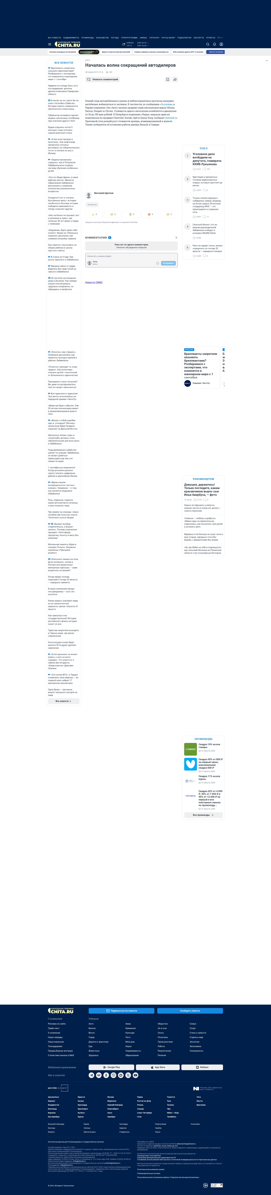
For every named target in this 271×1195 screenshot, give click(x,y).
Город (91, 1037)
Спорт (193, 1028)
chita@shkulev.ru (79, 1161)
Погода (115, 38)
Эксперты (199, 38)
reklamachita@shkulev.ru (186, 1144)
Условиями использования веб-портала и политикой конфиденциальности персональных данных (177, 1160)
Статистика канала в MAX (61, 1055)
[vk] (99, 1075)
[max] (121, 1075)
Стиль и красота (198, 1033)
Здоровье (93, 1055)
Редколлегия (184, 38)
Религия (162, 1055)
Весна (92, 1033)
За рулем (166, 104)
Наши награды (55, 1037)
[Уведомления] (214, 44)
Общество (163, 1024)
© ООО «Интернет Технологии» (61, 1186)
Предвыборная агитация (60, 1051)
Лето (127, 1037)
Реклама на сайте (57, 1024)
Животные (94, 1051)
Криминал (130, 1028)
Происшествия (165, 1042)
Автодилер (92, 204)
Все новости (54, 38)
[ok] (106, 1075)
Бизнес (92, 1028)
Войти (95, 264)
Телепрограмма (129, 38)
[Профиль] (221, 44)
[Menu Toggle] (49, 44)
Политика (163, 1037)
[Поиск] (207, 44)
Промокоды (88, 38)
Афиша (143, 38)
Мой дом (130, 1042)
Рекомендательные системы (148, 1173)
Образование (132, 1055)
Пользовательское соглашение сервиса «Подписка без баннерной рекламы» (168, 1177)
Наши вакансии (56, 1042)
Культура (129, 1033)
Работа (161, 1046)
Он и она (162, 1028)
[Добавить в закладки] (168, 79)
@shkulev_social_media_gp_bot (166, 1146)
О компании (54, 1033)
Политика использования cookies (150, 1169)
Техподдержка (55, 1046)
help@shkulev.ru (66, 1165)
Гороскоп (154, 38)
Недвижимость (71, 38)
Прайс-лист (53, 1028)
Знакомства (102, 38)
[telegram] (91, 1075)
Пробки (221, 38)
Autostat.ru (171, 117)
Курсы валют (168, 38)
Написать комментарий (105, 79)
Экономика (195, 1046)
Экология (194, 1042)
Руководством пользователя (149, 1156)
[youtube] (135, 1075)
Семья (193, 1024)
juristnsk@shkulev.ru (112, 1163)
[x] (128, 1075)
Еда (90, 1046)
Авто (91, 1024)
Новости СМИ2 (93, 282)
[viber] (113, 1075)
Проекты (210, 38)
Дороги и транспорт (99, 1042)
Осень (161, 1033)
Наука (128, 1046)
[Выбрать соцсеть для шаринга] (175, 79)
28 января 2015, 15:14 (94, 72)
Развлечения (164, 1051)
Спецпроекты (196, 1051)
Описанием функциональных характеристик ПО (156, 1158)
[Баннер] (88, 52)
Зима (128, 1024)
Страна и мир (196, 1037)
